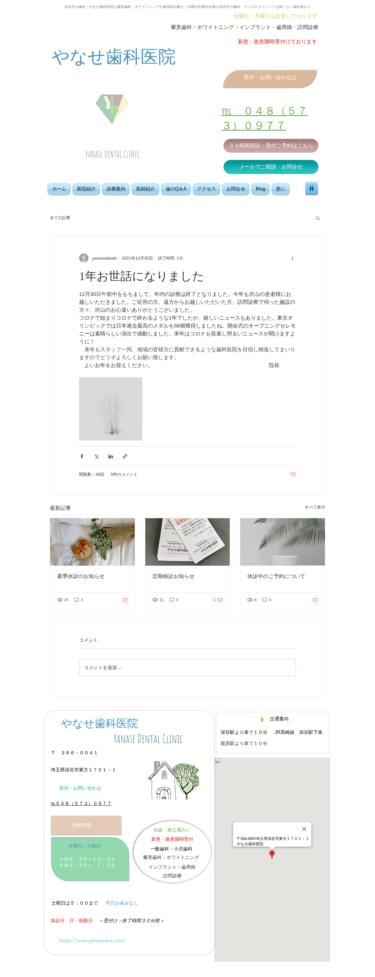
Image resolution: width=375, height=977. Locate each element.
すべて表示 (315, 507)
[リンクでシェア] (125, 456)
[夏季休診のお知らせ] (92, 542)
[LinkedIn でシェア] (110, 456)
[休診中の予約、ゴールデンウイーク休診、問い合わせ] (282, 542)
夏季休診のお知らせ (81, 576)
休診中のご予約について (276, 576)
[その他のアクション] (292, 258)
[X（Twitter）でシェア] (96, 456)
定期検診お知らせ (173, 576)
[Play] (312, 188)
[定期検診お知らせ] (187, 542)
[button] (318, 218)
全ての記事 (60, 217)
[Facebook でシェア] (82, 456)
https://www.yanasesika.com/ (92, 940)
